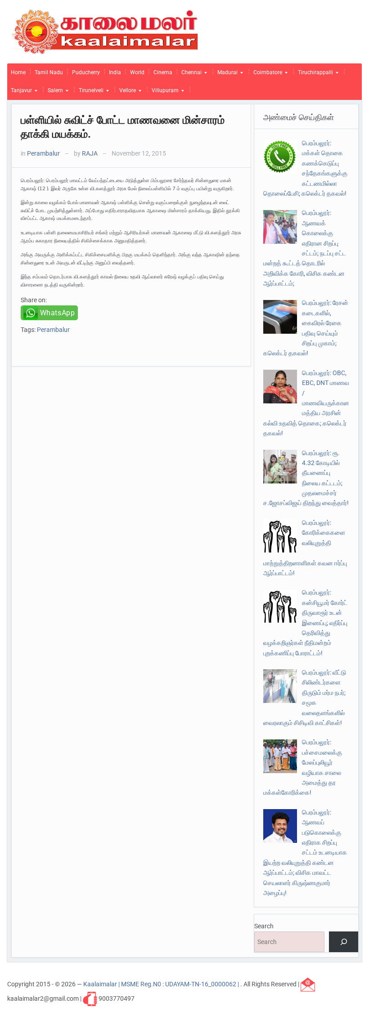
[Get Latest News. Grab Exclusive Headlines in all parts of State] (105, 31)
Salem (53, 92)
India (115, 72)
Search (264, 926)
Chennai (190, 74)
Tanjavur (19, 92)
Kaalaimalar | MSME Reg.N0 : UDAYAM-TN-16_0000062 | (161, 983)
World (137, 72)
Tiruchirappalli (313, 74)
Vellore (126, 92)
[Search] (343, 942)
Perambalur (43, 153)
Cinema (162, 72)
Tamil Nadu (49, 72)
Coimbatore (266, 74)
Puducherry (86, 72)
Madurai (226, 74)
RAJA (90, 153)
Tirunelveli (89, 92)
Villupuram (163, 92)
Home (18, 72)
